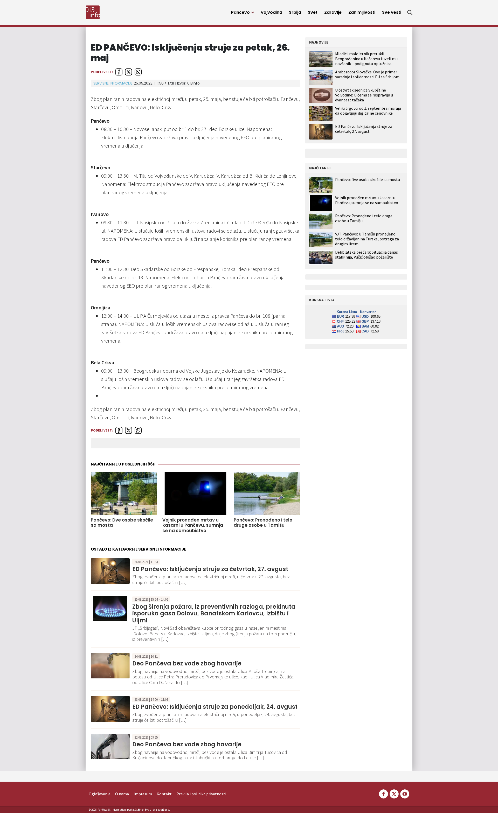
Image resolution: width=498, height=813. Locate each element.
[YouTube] (404, 793)
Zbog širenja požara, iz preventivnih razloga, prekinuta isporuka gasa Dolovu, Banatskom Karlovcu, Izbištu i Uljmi (213, 613)
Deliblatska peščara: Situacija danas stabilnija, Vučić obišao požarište (366, 255)
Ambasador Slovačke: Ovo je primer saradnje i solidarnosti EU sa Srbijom (367, 74)
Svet (312, 12)
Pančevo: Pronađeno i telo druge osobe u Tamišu (263, 522)
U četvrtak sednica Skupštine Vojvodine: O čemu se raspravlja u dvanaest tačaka (364, 94)
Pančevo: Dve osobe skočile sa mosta (122, 522)
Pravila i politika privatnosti (201, 793)
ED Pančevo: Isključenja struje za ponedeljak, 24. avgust (215, 707)
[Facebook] (383, 793)
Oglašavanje (99, 793)
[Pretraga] (409, 12)
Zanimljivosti (361, 12)
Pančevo (240, 12)
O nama (122, 793)
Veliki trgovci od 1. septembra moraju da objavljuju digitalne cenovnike (368, 111)
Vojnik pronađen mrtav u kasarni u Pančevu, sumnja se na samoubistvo (192, 525)
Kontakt (164, 793)
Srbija (295, 12)
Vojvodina (271, 12)
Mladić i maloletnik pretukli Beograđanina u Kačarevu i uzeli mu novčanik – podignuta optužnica (366, 58)
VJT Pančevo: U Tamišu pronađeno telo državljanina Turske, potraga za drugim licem (367, 239)
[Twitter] (394, 793)
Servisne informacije (113, 83)
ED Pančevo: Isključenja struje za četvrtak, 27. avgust (210, 569)
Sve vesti (391, 12)
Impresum (143, 793)
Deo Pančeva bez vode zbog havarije (186, 663)
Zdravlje (333, 12)
